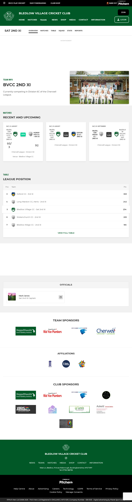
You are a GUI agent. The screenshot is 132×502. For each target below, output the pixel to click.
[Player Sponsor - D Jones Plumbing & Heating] (66, 424)
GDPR (80, 489)
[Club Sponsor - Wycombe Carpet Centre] (79, 331)
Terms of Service (94, 489)
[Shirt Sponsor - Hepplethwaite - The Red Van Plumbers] (52, 331)
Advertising (43, 489)
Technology (68, 489)
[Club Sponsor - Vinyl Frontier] (25, 410)
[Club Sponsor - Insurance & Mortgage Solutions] (52, 410)
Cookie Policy (56, 492)
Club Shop (55, 3)
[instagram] (4, 3)
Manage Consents (74, 492)
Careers (55, 489)
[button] (21, 19)
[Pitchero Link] (124, 4)
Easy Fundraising (38, 3)
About (31, 489)
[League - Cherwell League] (106, 331)
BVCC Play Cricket (17, 3)
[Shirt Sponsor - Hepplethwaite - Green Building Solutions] (25, 331)
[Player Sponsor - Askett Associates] (106, 410)
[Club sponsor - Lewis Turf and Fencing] (79, 410)
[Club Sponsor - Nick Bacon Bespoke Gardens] (106, 395)
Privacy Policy (112, 489)
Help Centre (19, 489)
